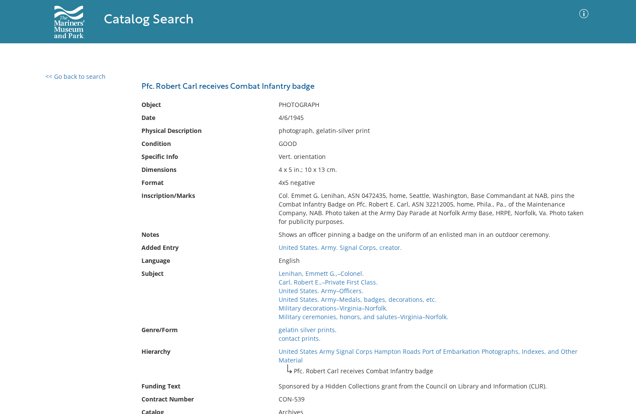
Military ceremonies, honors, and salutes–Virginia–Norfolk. (363, 317)
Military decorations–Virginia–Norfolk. (333, 308)
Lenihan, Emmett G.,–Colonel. (321, 273)
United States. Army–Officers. (321, 291)
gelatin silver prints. (308, 330)
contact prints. (300, 338)
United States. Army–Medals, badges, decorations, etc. (358, 299)
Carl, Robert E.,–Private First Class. (328, 282)
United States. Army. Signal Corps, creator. (340, 247)
